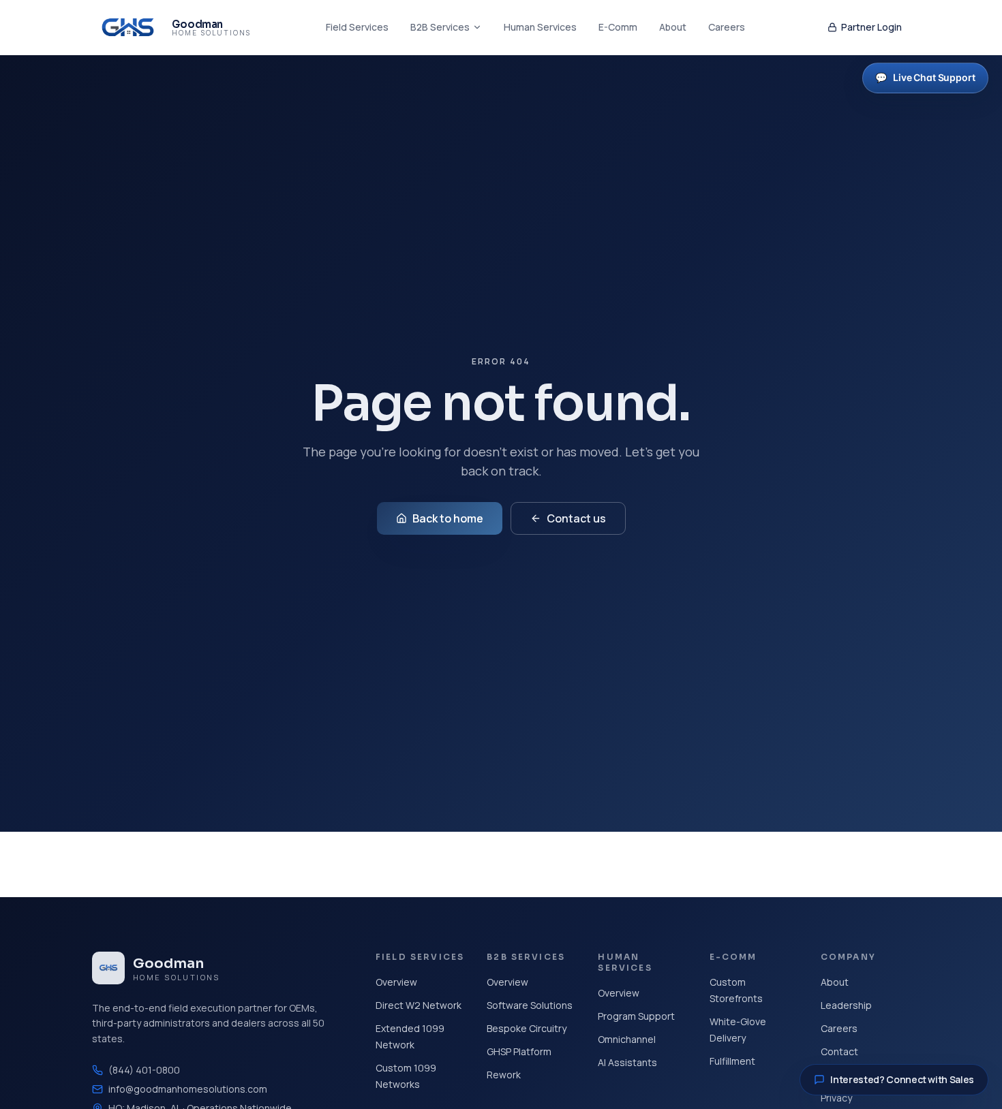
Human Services (540, 26)
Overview (396, 981)
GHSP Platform (519, 1051)
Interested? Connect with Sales (902, 1079)
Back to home (447, 518)
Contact (839, 1051)
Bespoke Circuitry (526, 1028)
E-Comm (617, 26)
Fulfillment (732, 1061)
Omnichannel (627, 1039)
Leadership (846, 1005)
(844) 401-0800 (144, 1069)
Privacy (836, 1097)
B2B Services (440, 26)
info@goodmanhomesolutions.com (187, 1088)
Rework (504, 1074)
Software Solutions (530, 1005)
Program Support (636, 1016)
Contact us (576, 518)
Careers (726, 26)
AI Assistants (627, 1062)
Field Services (357, 26)
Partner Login (871, 26)
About (672, 26)
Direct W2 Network (418, 1005)
